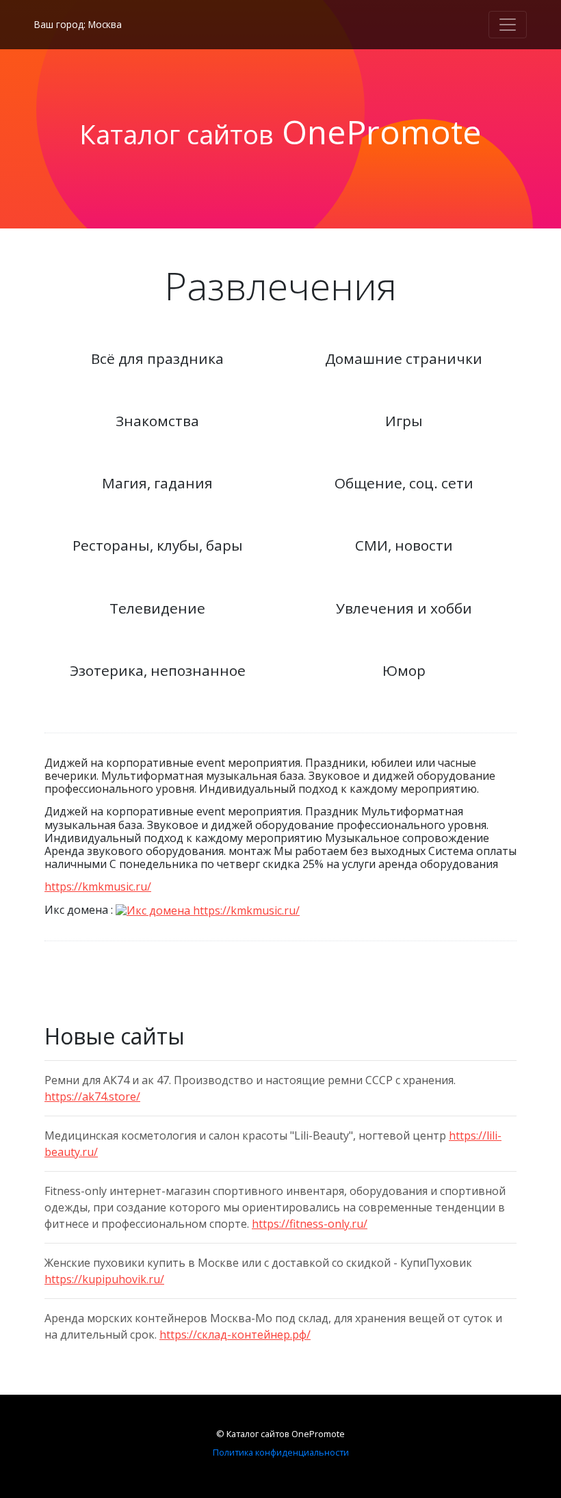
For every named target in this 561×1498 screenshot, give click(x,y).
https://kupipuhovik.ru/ (104, 1279)
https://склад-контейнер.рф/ (235, 1334)
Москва (105, 24)
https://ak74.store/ (92, 1096)
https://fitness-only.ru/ (309, 1223)
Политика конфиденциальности (281, 1452)
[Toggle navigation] (507, 24)
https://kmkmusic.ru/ (97, 886)
